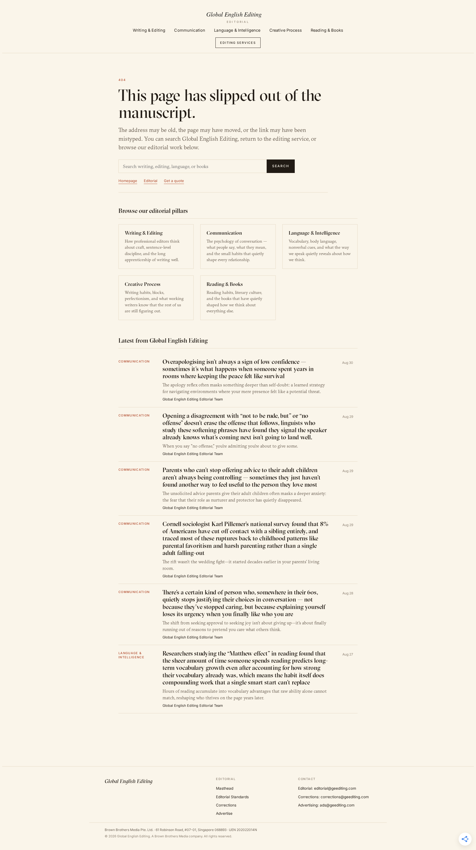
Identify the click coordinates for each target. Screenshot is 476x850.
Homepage (127, 180)
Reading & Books (327, 30)
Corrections (226, 805)
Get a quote (174, 180)
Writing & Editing (149, 30)
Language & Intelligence (237, 30)
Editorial (150, 180)
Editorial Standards (232, 797)
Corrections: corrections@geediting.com (333, 797)
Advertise (224, 813)
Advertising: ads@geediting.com (326, 805)
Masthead (224, 788)
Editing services (238, 43)
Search (280, 166)
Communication (189, 30)
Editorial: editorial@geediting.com (327, 788)
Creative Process (285, 30)
